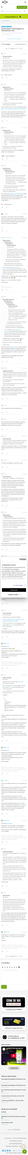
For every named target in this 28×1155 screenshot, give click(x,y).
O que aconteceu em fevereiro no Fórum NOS (12, 1096)
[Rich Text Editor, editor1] (14, 976)
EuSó (5, 84)
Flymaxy (6, 213)
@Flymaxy (20, 681)
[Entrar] (2, 11)
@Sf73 (4, 691)
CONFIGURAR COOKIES (15, 1141)
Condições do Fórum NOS (7, 1133)
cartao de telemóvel (6, 1122)
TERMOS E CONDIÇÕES (12, 1146)
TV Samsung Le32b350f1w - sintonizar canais (12, 1100)
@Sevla (4, 619)
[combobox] (14, 11)
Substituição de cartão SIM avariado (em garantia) (13, 1116)
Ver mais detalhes (18, 585)
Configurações (6, 20)
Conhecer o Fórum (6, 1097)
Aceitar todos (14, 590)
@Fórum (11, 624)
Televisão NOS (5, 1082)
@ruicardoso (17, 619)
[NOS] (5, 2)
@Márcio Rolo (10, 619)
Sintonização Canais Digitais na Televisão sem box (13, 1085)
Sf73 (5, 674)
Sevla (5, 53)
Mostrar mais (14, 1068)
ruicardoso (6, 780)
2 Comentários (5, 1120)
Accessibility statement (21, 1133)
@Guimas (22, 193)
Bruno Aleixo (7, 237)
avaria (2, 1112)
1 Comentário (4, 1113)
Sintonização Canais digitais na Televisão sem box (13, 1079)
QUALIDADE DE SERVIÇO (15, 1143)
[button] (2, 7)
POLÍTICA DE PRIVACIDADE (20, 1138)
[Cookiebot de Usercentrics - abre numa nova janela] (19, 559)
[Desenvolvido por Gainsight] (14, 1130)
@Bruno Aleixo (14, 193)
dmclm (5, 368)
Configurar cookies (13, 594)
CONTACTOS (8, 1138)
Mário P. (5, 643)
